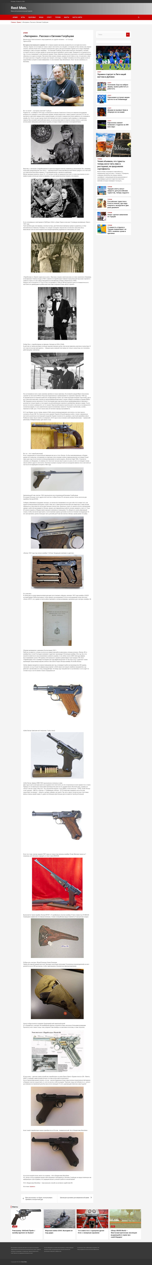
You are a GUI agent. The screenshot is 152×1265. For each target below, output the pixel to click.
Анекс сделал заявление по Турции (117, 216)
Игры (23, 17)
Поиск (128, 35)
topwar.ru (32, 1186)
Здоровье (32, 17)
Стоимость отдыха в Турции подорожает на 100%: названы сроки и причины (116, 230)
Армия (15, 17)
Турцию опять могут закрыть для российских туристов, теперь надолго (118, 191)
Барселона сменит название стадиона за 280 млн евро (118, 125)
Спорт (49, 17)
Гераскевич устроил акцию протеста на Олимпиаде (118, 98)
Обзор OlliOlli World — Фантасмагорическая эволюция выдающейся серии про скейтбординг (124, 1234)
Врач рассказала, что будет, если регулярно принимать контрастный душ (38, 1198)
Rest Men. (19, 8)
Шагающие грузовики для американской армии (74, 1197)
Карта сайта (77, 17)
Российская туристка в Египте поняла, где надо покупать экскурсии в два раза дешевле (118, 204)
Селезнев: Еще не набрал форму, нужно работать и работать (117, 87)
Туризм (58, 17)
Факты (66, 17)
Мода (41, 17)
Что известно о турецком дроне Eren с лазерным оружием (91, 1232)
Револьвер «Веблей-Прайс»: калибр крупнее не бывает (23, 1232)
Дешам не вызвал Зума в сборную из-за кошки (117, 111)
